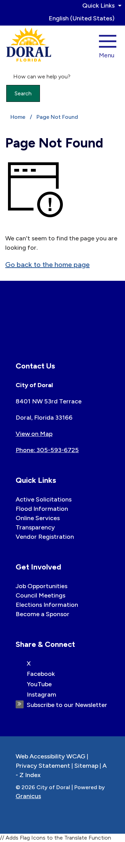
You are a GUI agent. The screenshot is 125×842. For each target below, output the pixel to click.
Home (17, 117)
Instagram (41, 694)
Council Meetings (40, 595)
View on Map (34, 434)
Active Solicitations (44, 499)
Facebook (41, 674)
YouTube (39, 684)
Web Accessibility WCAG (50, 756)
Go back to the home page (47, 264)
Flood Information (42, 509)
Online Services (38, 518)
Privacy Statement (43, 765)
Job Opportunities (41, 586)
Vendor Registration (45, 536)
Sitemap (86, 765)
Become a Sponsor (42, 614)
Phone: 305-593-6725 (47, 450)
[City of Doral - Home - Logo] (29, 44)
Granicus (28, 796)
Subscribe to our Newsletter (67, 705)
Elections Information (47, 605)
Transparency (35, 527)
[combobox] (84, 18)
